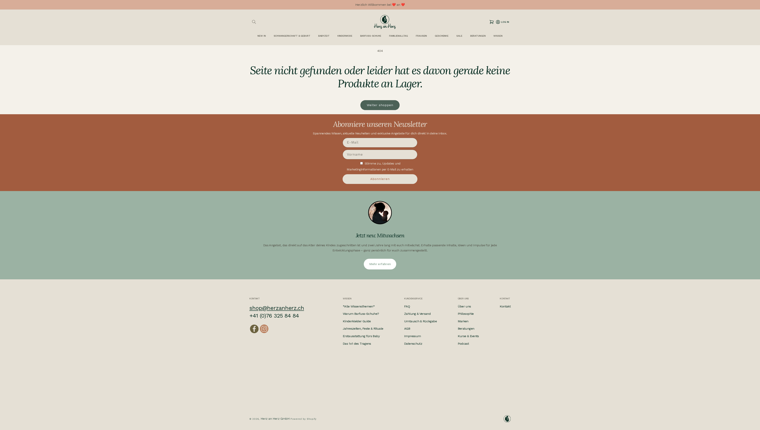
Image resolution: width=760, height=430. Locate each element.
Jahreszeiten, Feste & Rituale (363, 329)
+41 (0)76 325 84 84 (274, 316)
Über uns (464, 306)
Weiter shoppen (380, 105)
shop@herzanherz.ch (276, 308)
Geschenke (441, 35)
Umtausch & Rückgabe (420, 321)
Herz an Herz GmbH (275, 418)
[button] (253, 22)
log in (502, 22)
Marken (463, 321)
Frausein (421, 35)
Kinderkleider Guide (357, 321)
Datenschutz (413, 343)
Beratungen (466, 329)
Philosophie (466, 314)
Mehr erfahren (380, 264)
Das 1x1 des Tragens (357, 343)
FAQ (407, 306)
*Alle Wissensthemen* (359, 306)
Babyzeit (324, 35)
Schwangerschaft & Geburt (292, 35)
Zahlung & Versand (417, 314)
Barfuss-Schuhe (370, 35)
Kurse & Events (468, 336)
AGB (407, 329)
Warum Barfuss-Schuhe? (361, 314)
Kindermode (344, 35)
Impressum (412, 336)
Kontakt (505, 306)
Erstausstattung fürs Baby (361, 336)
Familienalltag (398, 35)
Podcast (463, 343)
